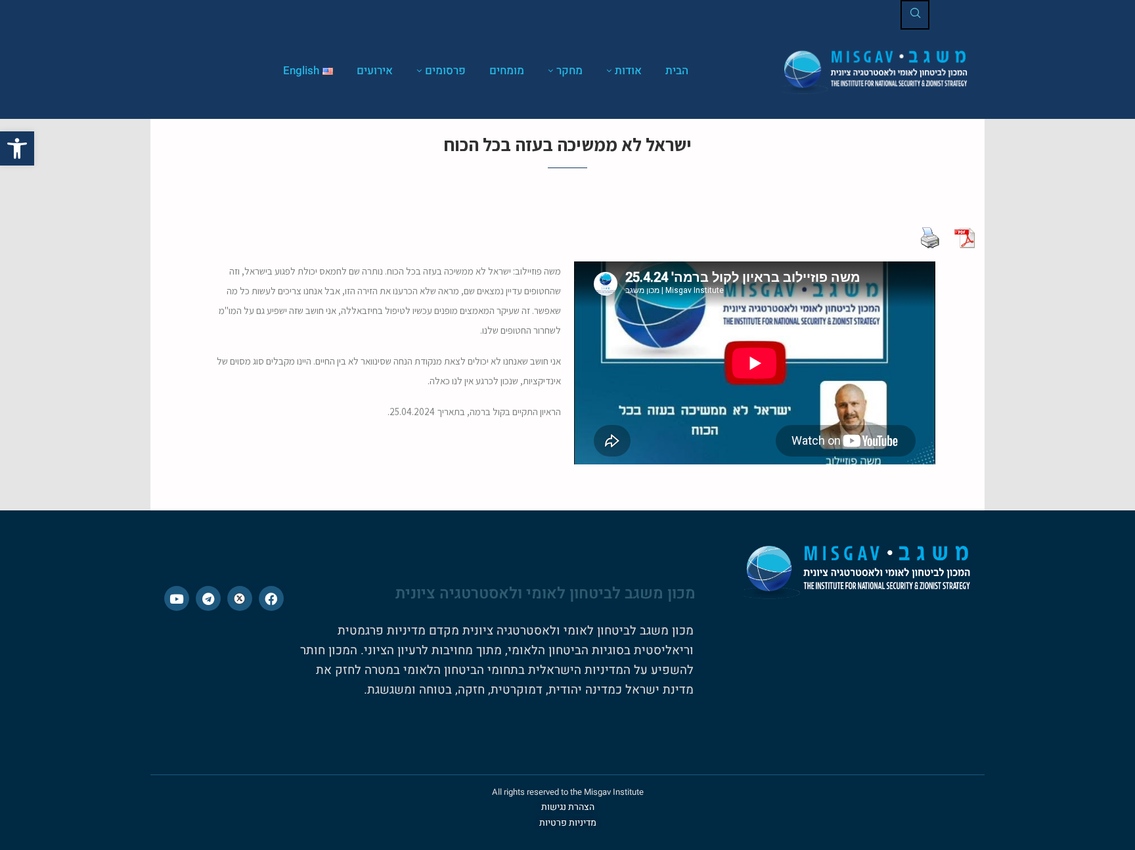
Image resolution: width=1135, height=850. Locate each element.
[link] (17, 148)
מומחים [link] (506, 70)
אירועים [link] (375, 70)
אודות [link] (628, 70)
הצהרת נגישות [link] (567, 807)
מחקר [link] (569, 70)
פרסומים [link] (445, 70)
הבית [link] (676, 70)
